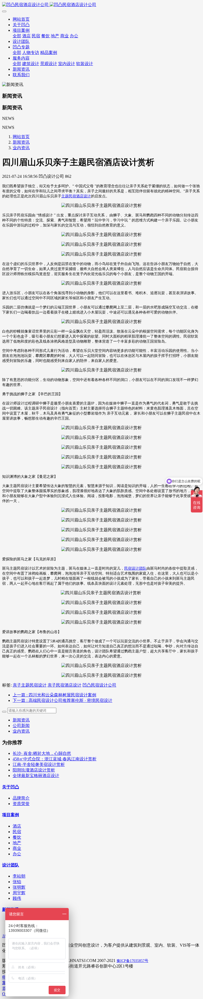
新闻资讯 (21, 142)
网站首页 (21, 19)
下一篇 (62, 700)
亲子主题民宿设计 (30, 685)
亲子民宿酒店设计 (64, 685)
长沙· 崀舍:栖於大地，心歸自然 (42, 753)
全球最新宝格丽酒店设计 (36, 775)
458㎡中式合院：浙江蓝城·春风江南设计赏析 (54, 759)
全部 (17, 36)
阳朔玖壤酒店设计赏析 (34, 770)
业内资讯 (21, 148)
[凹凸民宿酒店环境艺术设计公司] (101, 5)
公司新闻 (21, 725)
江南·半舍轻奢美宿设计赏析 (39, 764)
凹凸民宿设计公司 (99, 685)
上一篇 (54, 695)
